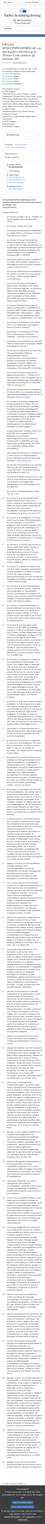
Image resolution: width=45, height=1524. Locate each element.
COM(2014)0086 (22, 397)
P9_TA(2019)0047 (16, 189)
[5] (37, 337)
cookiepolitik (30, 1517)
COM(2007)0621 (20, 267)
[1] (29, 255)
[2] (26, 301)
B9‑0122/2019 (7, 81)
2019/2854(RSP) (19, 63)
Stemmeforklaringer (16, 182)
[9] (17, 448)
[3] (32, 313)
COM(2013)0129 (14, 358)
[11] (22, 1290)
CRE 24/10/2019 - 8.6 (17, 180)
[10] (27, 472)
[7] (24, 385)
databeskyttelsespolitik (12, 1517)
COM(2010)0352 (14, 279)
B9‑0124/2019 (7, 84)
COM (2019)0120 (23, 460)
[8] (30, 426)
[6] (26, 346)
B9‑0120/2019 (7, 79)
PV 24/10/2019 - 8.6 (16, 177)
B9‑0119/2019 (7, 76)
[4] (29, 327)
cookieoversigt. (22, 1520)
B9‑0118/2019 (7, 74)
